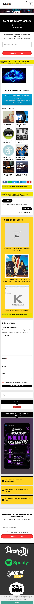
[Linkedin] (19, 182)
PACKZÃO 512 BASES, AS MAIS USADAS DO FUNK (18, 500)
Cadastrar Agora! (16, 53)
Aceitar (17, 602)
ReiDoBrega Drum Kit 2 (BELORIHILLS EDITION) (16, 490)
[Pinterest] (29, 182)
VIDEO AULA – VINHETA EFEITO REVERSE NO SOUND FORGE (17, 249)
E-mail (4, 366)
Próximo (26, 209)
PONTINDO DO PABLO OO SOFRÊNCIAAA (14, 205)
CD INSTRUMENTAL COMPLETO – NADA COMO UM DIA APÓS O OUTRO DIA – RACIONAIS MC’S (17, 280)
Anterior (8, 201)
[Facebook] (5, 182)
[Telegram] (24, 182)
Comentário (6, 335)
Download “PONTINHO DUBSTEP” (17, 99)
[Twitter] (14, 182)
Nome (4, 359)
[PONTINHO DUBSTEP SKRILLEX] (14, 76)
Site (3, 374)
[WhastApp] (10, 182)
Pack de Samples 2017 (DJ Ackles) (17, 310)
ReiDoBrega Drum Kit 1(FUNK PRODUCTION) (14, 481)
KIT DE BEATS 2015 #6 (25, 212)
